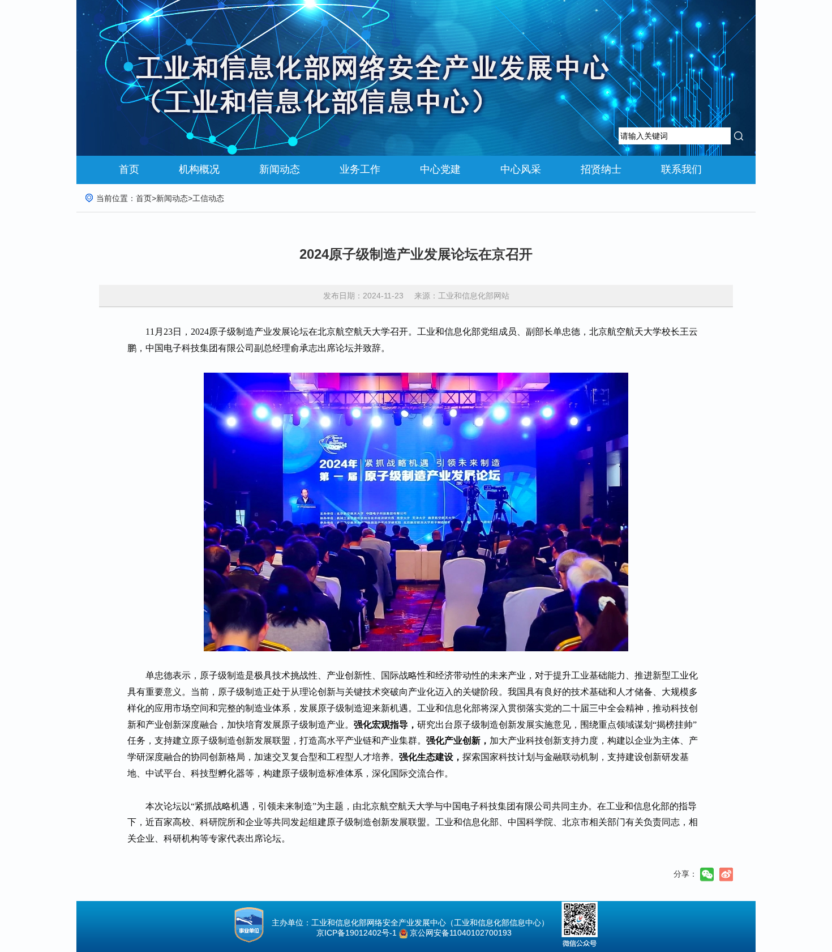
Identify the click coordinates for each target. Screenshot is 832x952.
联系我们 (681, 169)
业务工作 (360, 169)
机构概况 (199, 169)
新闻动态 (279, 169)
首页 (129, 169)
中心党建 (440, 169)
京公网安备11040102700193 (461, 932)
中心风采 (520, 169)
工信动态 (208, 198)
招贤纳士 (601, 169)
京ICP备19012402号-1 (353, 932)
